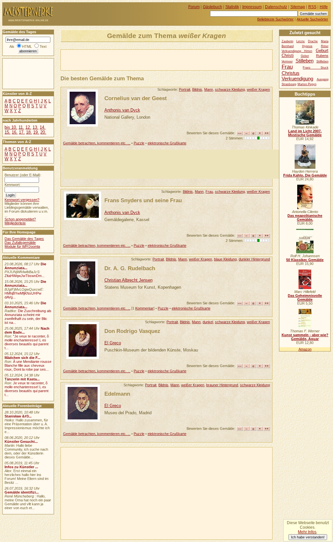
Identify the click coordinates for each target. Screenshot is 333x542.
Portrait (184, 89)
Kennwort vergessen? (22, 200)
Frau (209, 191)
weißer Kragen (258, 89)
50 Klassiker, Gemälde (305, 260)
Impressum (252, 7)
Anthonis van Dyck (122, 110)
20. (43, 132)
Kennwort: (12, 185)
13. (35, 127)
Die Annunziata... (25, 266)
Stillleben (322, 61)
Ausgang (322, 79)
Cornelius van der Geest (135, 98)
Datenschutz (276, 7)
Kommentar (144, 308)
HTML (27, 46)
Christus (291, 73)
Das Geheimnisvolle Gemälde (305, 297)
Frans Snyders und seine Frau (143, 200)
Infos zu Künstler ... (21, 467)
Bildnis (197, 89)
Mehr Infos (307, 532)
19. (36, 132)
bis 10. (11, 127)
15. (7, 132)
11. (21, 127)
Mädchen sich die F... (22, 358)
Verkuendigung (297, 78)
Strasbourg (289, 84)
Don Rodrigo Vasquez (132, 331)
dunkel (208, 322)
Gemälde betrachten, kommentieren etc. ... (96, 143)
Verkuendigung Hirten (297, 51)
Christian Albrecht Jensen (128, 280)
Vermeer (287, 61)
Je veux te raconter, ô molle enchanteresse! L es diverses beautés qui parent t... (26, 389)
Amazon (305, 349)
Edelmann (117, 393)
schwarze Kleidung (230, 89)
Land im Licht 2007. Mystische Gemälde (305, 133)
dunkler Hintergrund (254, 259)
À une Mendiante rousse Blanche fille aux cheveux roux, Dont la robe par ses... (28, 365)
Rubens (322, 56)
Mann (208, 89)
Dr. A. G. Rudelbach (129, 268)
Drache (313, 41)
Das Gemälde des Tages (24, 239)
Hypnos (307, 46)
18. (29, 132)
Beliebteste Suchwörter (275, 19)
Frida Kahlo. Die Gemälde (305, 175)
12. (28, 127)
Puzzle (139, 143)
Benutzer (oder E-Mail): (23, 175)
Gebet (305, 56)
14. (43, 127)
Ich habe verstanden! (308, 537)
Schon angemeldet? (20, 219)
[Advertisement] (137, 59)
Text (43, 46)
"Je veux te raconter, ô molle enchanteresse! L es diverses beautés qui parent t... (27, 342)
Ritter (324, 46)
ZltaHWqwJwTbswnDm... (25, 276)
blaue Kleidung (225, 259)
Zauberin (287, 41)
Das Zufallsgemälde (20, 243)
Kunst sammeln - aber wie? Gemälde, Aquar (305, 337)
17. (22, 132)
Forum (194, 7)
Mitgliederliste (15, 223)
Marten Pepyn (307, 84)
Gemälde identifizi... (22, 492)
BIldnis (171, 259)
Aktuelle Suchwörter (312, 19)
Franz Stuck (315, 67)
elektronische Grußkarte (167, 143)
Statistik (232, 7)
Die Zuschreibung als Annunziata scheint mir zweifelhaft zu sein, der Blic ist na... (28, 316)
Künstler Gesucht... (21, 441)
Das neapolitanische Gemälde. (304, 217)
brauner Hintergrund (222, 385)
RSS (312, 7)
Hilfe (324, 7)
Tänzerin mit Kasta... (22, 379)
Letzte (300, 41)
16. (15, 132)
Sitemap (297, 7)
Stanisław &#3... (18, 416)
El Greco (112, 342)
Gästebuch (212, 7)
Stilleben (304, 60)
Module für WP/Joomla (22, 246)
